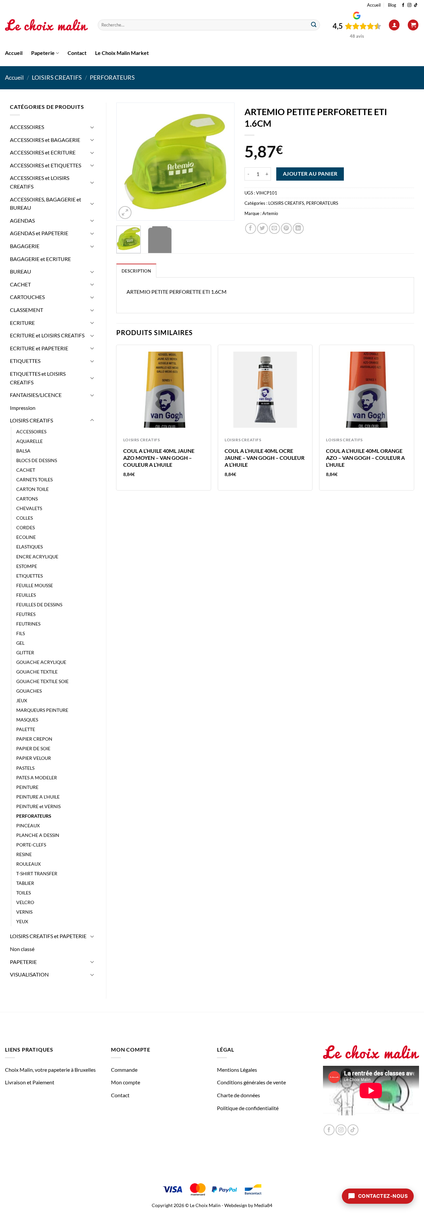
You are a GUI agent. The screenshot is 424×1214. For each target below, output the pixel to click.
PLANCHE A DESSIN (37, 835)
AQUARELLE (29, 441)
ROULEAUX (28, 864)
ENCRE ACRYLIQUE (37, 556)
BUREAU (20, 271)
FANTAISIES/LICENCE (36, 395)
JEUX (21, 700)
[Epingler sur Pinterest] (286, 228)
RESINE (24, 854)
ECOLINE (26, 537)
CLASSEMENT (26, 310)
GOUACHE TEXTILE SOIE (42, 681)
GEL (20, 643)
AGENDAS (22, 220)
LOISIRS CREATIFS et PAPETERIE (48, 936)
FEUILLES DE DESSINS (39, 604)
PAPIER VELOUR (33, 758)
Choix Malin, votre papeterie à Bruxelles (50, 1069)
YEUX (22, 921)
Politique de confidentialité (248, 1108)
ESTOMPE (26, 566)
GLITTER (25, 652)
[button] (394, 25)
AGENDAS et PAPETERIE (39, 233)
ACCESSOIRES (27, 127)
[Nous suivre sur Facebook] (403, 5)
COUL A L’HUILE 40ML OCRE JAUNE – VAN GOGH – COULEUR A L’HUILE (264, 458)
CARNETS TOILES (34, 479)
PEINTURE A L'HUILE (38, 797)
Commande (124, 1069)
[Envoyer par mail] (274, 228)
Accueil (374, 5)
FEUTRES (25, 614)
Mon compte (125, 1082)
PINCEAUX (28, 825)
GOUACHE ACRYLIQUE (41, 662)
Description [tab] (136, 271)
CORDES (25, 527)
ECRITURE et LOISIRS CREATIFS (47, 335)
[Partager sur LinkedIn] (298, 228)
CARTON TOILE (32, 489)
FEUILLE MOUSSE (34, 585)
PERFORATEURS (112, 77)
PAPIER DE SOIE (33, 748)
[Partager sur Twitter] (262, 228)
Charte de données (238, 1095)
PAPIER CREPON (34, 739)
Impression (22, 408)
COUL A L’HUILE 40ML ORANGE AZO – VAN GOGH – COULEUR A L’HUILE (365, 458)
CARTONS (27, 498)
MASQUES (27, 719)
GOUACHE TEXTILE (37, 671)
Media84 (263, 1205)
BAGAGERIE (24, 246)
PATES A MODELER (36, 777)
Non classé (22, 949)
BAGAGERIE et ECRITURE (40, 259)
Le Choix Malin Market (122, 53)
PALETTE (25, 729)
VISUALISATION (29, 974)
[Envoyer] (313, 25)
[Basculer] (92, 127)
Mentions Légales (237, 1069)
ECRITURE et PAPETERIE (39, 348)
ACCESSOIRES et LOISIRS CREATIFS (39, 182)
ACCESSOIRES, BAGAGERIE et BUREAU (45, 203)
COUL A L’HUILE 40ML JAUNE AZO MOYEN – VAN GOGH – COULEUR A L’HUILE (158, 458)
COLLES (24, 518)
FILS (20, 633)
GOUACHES (29, 691)
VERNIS (24, 912)
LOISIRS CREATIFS (57, 77)
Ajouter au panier (310, 174)
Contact (77, 53)
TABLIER (25, 883)
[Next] (224, 161)
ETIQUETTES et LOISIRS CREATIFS (38, 377)
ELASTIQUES (29, 546)
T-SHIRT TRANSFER (36, 873)
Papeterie (43, 53)
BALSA (23, 451)
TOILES (23, 892)
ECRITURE (22, 323)
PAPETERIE (23, 962)
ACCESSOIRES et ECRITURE (43, 152)
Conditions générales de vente (251, 1082)
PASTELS (25, 768)
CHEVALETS (29, 508)
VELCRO (25, 902)
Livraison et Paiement (29, 1082)
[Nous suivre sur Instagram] (409, 5)
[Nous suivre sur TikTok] (416, 5)
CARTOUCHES (27, 297)
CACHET (20, 284)
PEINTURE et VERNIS (38, 806)
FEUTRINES (28, 624)
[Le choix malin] (46, 25)
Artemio (270, 213)
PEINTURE (27, 787)
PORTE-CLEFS (31, 844)
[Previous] (127, 161)
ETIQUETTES (25, 361)
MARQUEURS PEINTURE (42, 710)
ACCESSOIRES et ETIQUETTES (45, 165)
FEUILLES (26, 595)
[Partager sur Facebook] (250, 228)
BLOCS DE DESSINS (36, 460)
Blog (392, 5)
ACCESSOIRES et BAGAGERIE (45, 140)
